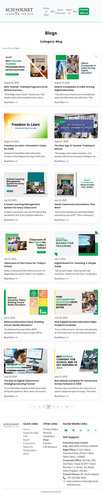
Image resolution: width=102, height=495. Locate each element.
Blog (11, 48)
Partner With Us (84, 11)
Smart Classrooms (29, 441)
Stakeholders (30, 450)
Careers (47, 443)
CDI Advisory (50, 446)
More (26, 453)
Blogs (46, 439)
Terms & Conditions (49, 434)
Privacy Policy (50, 429)
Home (4, 48)
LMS (25, 436)
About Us (28, 446)
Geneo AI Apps (31, 432)
